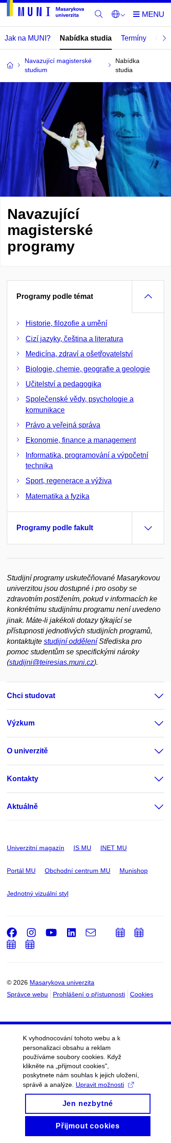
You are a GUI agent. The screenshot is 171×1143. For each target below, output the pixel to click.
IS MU (82, 847)
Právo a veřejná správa (63, 425)
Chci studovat (31, 695)
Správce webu (27, 994)
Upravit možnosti (100, 1084)
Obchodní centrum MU (77, 870)
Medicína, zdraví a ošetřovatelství (79, 354)
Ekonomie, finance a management (81, 440)
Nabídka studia (86, 38)
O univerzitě (27, 751)
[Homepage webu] (45, 10)
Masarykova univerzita (62, 982)
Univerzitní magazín (35, 847)
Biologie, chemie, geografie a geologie (88, 369)
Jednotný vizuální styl (37, 893)
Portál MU (21, 870)
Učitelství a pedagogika (63, 384)
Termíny (133, 38)
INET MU (113, 847)
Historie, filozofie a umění (66, 323)
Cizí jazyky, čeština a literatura (74, 339)
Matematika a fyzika (57, 496)
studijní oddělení (70, 641)
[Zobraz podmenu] (150, 696)
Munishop (133, 870)
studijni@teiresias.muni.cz (51, 662)
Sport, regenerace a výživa (69, 481)
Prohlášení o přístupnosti (89, 994)
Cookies (141, 994)
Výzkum (21, 723)
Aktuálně (22, 806)
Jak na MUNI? (28, 38)
